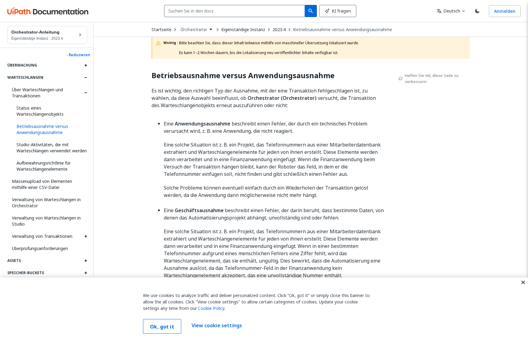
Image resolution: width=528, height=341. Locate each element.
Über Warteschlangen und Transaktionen (37, 92)
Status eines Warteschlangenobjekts (40, 111)
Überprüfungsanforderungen (40, 248)
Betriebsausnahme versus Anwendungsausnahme (342, 29)
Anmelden (504, 11)
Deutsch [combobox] (448, 11)
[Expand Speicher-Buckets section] (85, 273)
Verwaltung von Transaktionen (42, 236)
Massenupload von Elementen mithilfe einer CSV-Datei (42, 184)
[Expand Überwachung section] (85, 65)
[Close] (523, 282)
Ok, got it (162, 326)
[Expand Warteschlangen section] (85, 77)
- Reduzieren (78, 55)
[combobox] (236, 10)
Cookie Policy (211, 308)
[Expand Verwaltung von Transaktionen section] (85, 236)
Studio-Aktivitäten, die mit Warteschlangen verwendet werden (51, 147)
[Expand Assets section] (85, 260)
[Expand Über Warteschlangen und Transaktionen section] (85, 93)
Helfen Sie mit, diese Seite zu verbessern (432, 78)
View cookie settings (217, 325)
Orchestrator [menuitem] (194, 29)
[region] (264, 309)
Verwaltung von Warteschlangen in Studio (46, 221)
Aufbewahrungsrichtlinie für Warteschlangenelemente (43, 166)
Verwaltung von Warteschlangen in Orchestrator (46, 202)
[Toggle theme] (477, 11)
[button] (49, 129)
